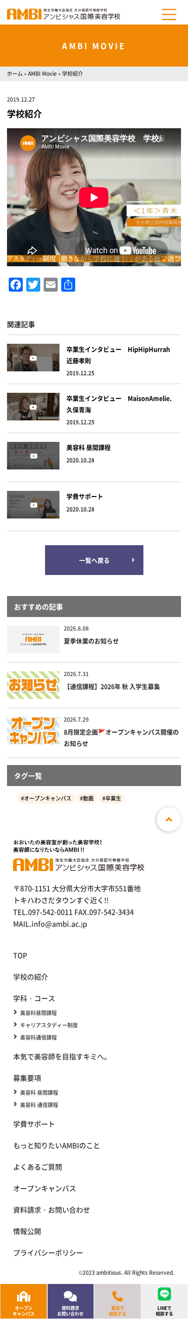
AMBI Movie (42, 73)
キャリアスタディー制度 (49, 1025)
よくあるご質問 (37, 1166)
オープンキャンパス (44, 1188)
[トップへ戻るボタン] (169, 819)
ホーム (15, 73)
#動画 (87, 798)
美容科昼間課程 (38, 1013)
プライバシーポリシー (48, 1252)
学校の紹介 (30, 976)
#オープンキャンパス (46, 798)
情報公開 (27, 1231)
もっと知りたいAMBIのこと (56, 1145)
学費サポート (34, 1123)
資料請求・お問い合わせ (51, 1209)
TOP (20, 955)
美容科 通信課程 (39, 1104)
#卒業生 (111, 798)
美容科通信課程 (38, 1037)
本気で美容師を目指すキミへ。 (62, 1056)
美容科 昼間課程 (39, 1092)
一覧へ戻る (94, 560)
